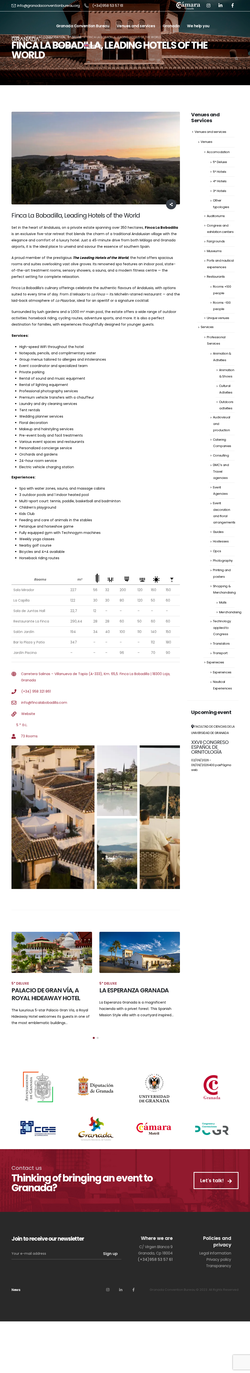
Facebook (133, 1282)
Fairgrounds (216, 241)
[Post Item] (51, 952)
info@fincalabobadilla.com (44, 702)
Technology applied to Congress (222, 627)
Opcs (217, 551)
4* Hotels (220, 181)
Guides (218, 532)
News (15, 1282)
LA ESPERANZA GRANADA (46, 990)
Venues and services (136, 25)
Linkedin (120, 1282)
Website (28, 713)
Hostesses (221, 541)
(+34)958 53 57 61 (107, 5)
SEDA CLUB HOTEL (123, 990)
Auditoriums (216, 216)
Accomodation (218, 152)
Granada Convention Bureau (82, 25)
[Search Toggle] (236, 59)
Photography (223, 560)
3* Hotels (219, 191)
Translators (221, 643)
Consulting (221, 455)
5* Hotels (219, 171)
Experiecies (215, 662)
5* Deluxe (220, 162)
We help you (198, 25)
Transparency (218, 1258)
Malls (223, 602)
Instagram (108, 1282)
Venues (206, 141)
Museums (214, 251)
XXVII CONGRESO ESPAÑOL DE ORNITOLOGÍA (210, 747)
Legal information (215, 1245)
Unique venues (218, 318)
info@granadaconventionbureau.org (48, 5)
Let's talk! (212, 1172)
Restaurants (216, 276)
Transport (220, 653)
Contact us (66, 45)
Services (207, 327)
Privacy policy (219, 1251)
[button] (94, 1030)
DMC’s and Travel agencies (221, 471)
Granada (171, 25)
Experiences (222, 672)
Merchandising (230, 612)
